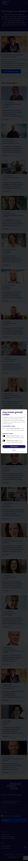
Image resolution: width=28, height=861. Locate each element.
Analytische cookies (3, 436)
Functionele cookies (3, 428)
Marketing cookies (3, 440)
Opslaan (14, 450)
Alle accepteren (14, 446)
